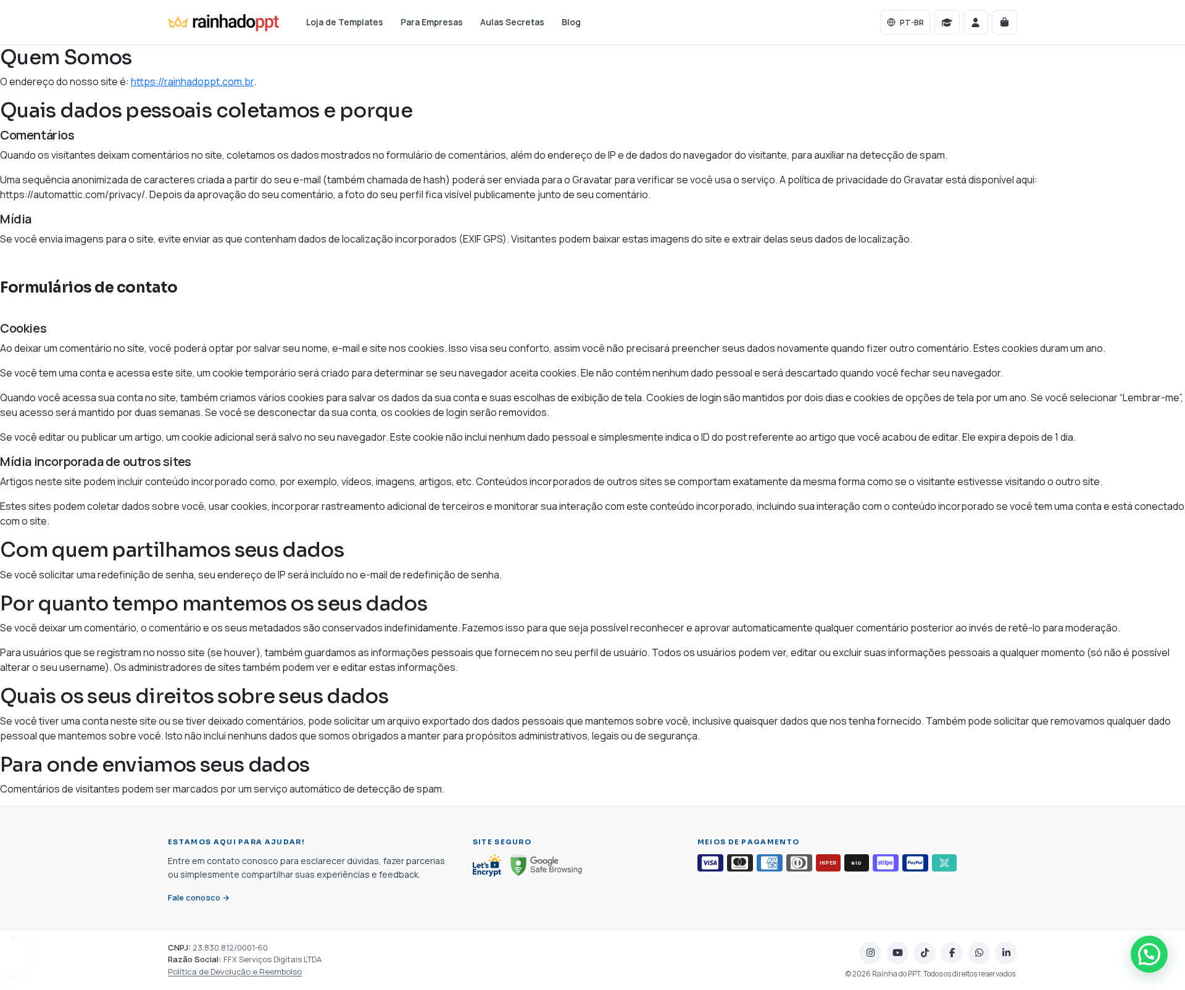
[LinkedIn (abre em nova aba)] (1006, 953)
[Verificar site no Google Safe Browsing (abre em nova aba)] (546, 865)
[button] (1149, 954)
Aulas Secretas (512, 22)
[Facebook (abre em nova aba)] (952, 953)
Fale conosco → (199, 898)
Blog (571, 22)
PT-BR (912, 22)
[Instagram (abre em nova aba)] (870, 953)
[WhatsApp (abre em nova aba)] (979, 953)
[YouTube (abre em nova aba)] (897, 953)
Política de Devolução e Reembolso (235, 971)
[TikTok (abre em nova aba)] (924, 953)
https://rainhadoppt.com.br (192, 81)
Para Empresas (432, 22)
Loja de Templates (344, 22)
